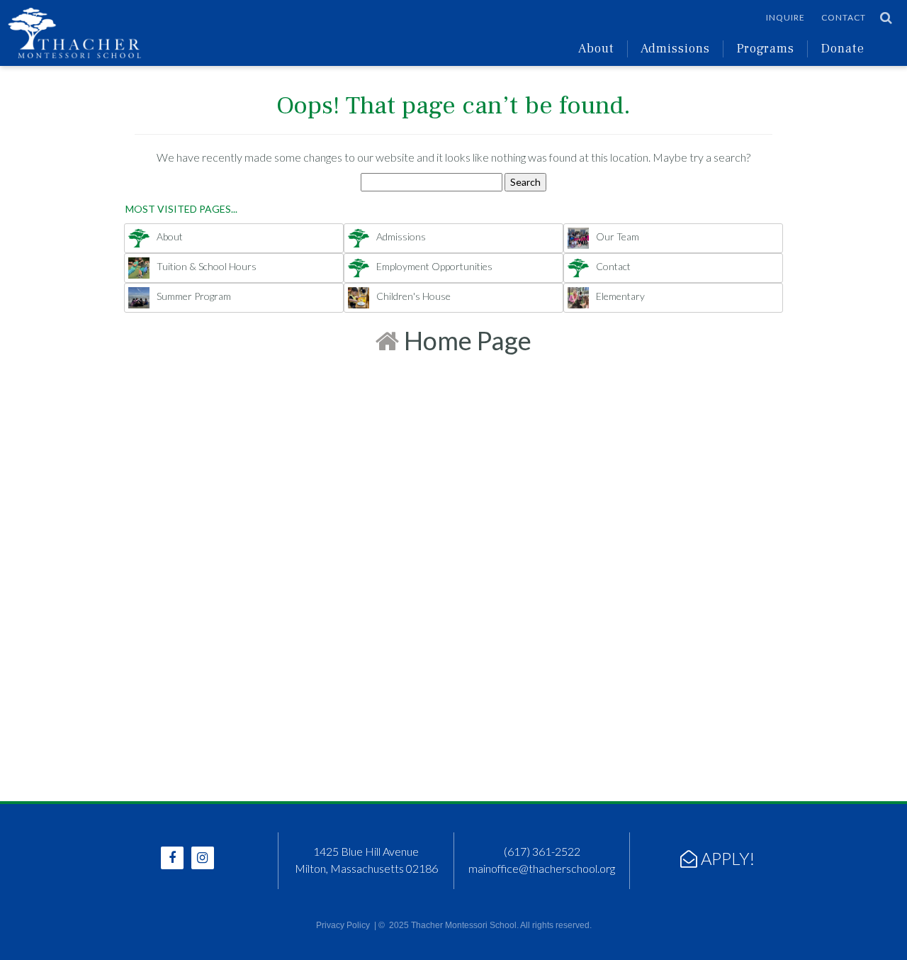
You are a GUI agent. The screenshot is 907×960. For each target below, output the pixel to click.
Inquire (785, 17)
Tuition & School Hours (207, 266)
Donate (842, 48)
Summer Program (194, 296)
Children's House (413, 296)
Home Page (465, 340)
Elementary (620, 296)
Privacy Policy (343, 925)
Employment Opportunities (434, 266)
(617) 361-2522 (542, 851)
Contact (843, 17)
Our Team (617, 236)
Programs (765, 48)
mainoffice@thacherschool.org (541, 868)
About (596, 48)
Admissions (675, 48)
